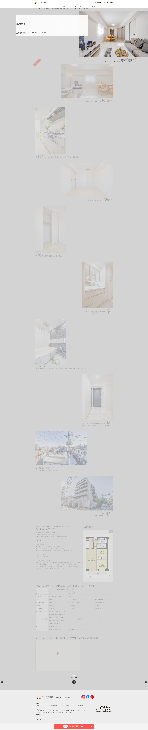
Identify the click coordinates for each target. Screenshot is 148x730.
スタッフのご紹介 (53, 705)
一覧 (74, 682)
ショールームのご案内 (81, 705)
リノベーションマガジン (81, 710)
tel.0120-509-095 (108, 3)
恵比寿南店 (97, 2)
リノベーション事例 (108, 6)
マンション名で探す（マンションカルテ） (66, 712)
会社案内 (38, 705)
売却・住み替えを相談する (69, 710)
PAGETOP (74, 677)
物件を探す (94, 6)
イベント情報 (66, 705)
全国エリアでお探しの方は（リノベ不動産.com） (46, 712)
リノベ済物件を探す (54, 710)
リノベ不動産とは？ (62, 6)
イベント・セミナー (79, 6)
